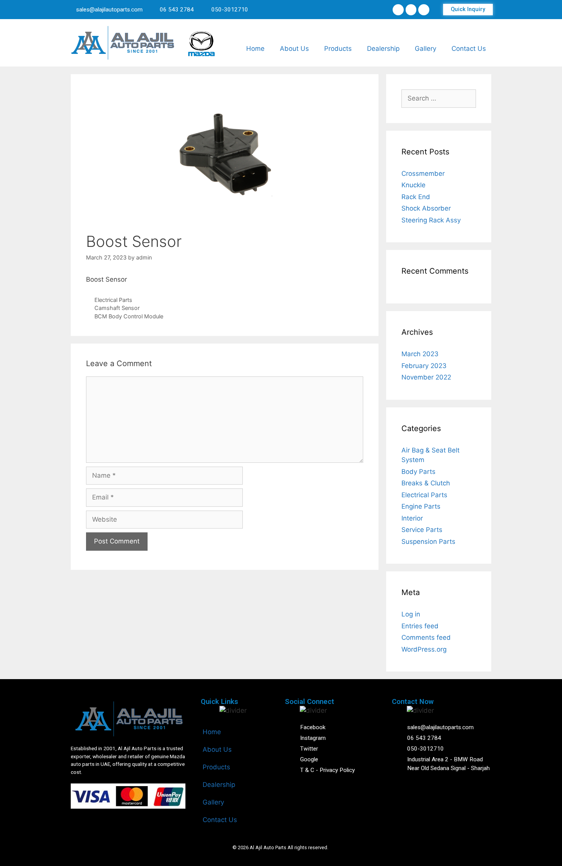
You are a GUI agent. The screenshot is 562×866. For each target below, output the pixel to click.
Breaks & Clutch (425, 483)
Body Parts (418, 471)
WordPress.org (424, 649)
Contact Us (469, 48)
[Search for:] (438, 98)
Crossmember (423, 173)
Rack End (415, 197)
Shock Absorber (426, 208)
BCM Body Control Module (128, 316)
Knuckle (413, 185)
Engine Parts (420, 506)
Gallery (425, 48)
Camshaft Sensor (117, 308)
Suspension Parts (428, 541)
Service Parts (421, 530)
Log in (410, 614)
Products (338, 48)
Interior (412, 518)
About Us (294, 48)
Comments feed (426, 637)
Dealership (383, 48)
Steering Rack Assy (431, 220)
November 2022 (426, 377)
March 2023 (420, 354)
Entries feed (420, 626)
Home (255, 48)
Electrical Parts (113, 300)
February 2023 (424, 366)
